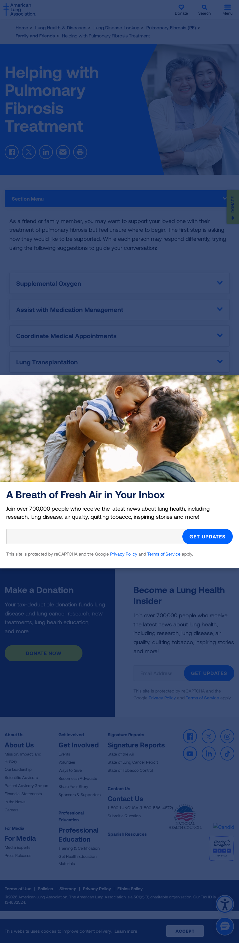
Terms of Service (163, 554)
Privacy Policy (123, 554)
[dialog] (119, 472)
